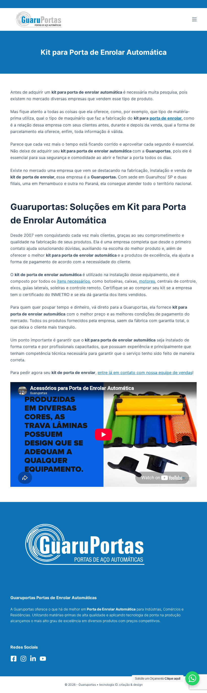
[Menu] (194, 19)
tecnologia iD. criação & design (121, 684)
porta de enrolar (166, 118)
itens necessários (73, 281)
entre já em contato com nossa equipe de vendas (145, 372)
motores (147, 281)
